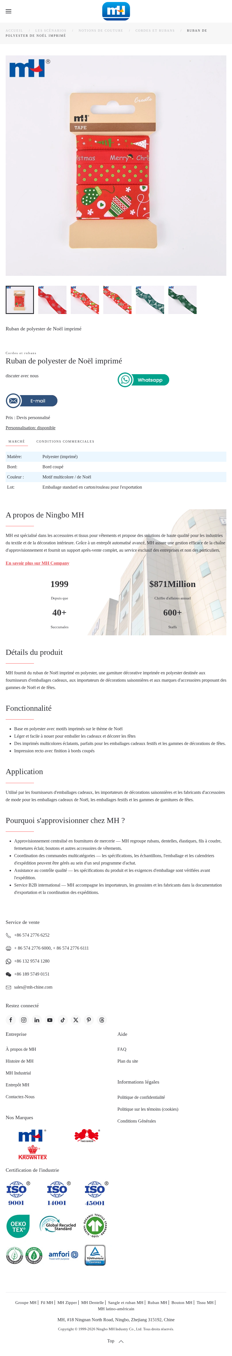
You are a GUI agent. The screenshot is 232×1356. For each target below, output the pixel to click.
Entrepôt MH (17, 1084)
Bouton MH (181, 1302)
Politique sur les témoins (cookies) (147, 1109)
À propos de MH (21, 1049)
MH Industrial (18, 1073)
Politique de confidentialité (141, 1097)
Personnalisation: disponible (30, 427)
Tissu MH (205, 1302)
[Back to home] (116, 11)
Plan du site (127, 1061)
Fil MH (47, 1302)
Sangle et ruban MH (125, 1302)
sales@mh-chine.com (33, 987)
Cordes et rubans (21, 353)
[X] (76, 1020)
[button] (8, 11)
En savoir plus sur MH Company (37, 563)
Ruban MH (157, 1302)
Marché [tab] (16, 441)
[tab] (20, 300)
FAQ (121, 1049)
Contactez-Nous (20, 1096)
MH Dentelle (92, 1302)
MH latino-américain (116, 1309)
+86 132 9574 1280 (32, 961)
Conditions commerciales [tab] (65, 441)
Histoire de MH (20, 1061)
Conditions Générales (136, 1121)
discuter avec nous (22, 375)
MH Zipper (67, 1302)
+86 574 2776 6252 (32, 935)
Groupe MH (25, 1302)
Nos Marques (19, 1117)
